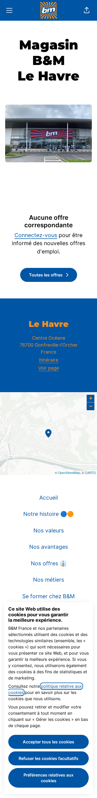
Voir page (48, 368)
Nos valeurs (48, 530)
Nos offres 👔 (48, 563)
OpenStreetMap (69, 472)
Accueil (48, 497)
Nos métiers (48, 579)
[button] (86, 10)
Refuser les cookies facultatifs (48, 758)
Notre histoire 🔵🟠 (48, 514)
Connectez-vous (35, 235)
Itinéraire (48, 360)
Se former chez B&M (48, 596)
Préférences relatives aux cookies (48, 777)
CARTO (90, 472)
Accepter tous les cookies (48, 741)
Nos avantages (48, 547)
